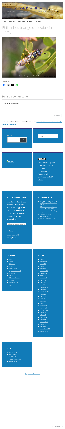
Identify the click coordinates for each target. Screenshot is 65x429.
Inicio (4, 21)
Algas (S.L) (12, 21)
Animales (21, 21)
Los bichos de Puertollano (24, 8)
